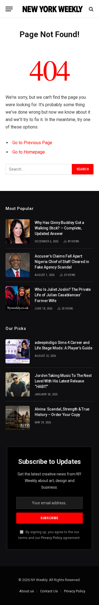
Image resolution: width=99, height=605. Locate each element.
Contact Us (49, 591)
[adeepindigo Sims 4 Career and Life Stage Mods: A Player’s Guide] (18, 351)
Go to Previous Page (32, 142)
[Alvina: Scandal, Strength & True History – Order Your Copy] (18, 418)
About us (26, 591)
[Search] (91, 9)
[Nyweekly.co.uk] (52, 9)
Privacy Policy (51, 538)
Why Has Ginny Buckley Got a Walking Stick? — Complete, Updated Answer (59, 228)
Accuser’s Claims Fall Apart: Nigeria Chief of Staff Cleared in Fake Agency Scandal (62, 261)
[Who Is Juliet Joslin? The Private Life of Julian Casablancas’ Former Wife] (18, 298)
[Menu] (9, 9)
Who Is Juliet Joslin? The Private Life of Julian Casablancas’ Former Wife (63, 295)
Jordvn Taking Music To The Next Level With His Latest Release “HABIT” (63, 381)
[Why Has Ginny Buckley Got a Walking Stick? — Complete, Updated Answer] (18, 231)
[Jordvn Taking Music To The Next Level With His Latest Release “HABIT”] (18, 384)
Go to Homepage (28, 152)
